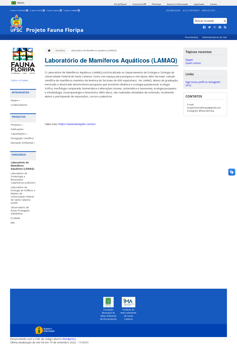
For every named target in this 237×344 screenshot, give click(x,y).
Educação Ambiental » (23, 142)
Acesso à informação (177, 4)
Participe (156, 4)
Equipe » (15, 100)
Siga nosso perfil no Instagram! (202, 82)
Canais (213, 4)
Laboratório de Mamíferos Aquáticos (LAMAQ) (22, 165)
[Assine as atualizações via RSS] (225, 27)
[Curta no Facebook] (204, 27)
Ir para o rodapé (71, 10)
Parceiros (60, 50)
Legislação (199, 4)
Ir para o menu (37, 10)
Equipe (189, 59)
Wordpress (69, 339)
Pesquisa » (17, 124)
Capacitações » (19, 133)
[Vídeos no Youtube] (214, 27)
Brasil (21, 2)
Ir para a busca (53, 10)
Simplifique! (120, 4)
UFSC (188, 85)
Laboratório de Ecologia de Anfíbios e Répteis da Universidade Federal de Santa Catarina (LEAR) (23, 195)
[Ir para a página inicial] (48, 50)
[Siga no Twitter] (209, 27)
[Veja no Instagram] (220, 27)
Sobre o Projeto (19, 80)
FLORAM (15, 218)
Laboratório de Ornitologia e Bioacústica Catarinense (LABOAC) (23, 178)
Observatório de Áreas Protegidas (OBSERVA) (20, 210)
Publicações (17, 129)
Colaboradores (19, 104)
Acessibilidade (173, 10)
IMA (13, 222)
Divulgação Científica (22, 138)
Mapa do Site (208, 10)
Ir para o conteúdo (19, 10)
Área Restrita (192, 37)
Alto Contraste (191, 10)
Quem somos (193, 63)
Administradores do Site (214, 37)
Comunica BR (139, 4)
